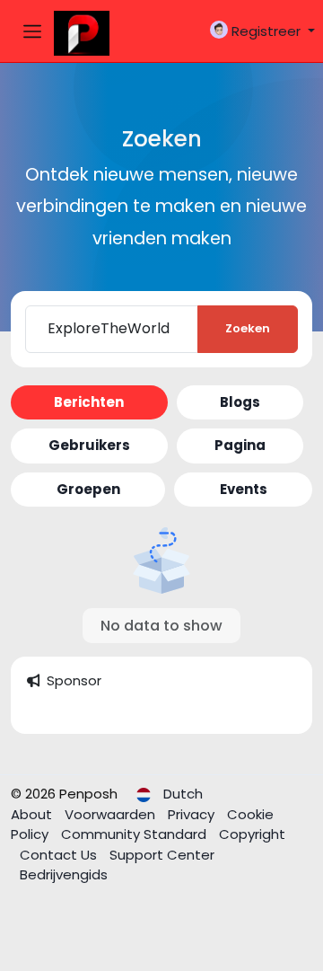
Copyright (252, 834)
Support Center (161, 854)
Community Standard (135, 834)
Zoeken (247, 328)
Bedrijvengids (64, 874)
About (33, 814)
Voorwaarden (112, 814)
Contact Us (60, 854)
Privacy (193, 814)
